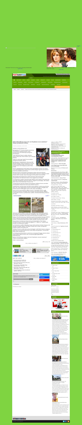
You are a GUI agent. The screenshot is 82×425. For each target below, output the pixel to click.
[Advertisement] (36, 22)
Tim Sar (38, 84)
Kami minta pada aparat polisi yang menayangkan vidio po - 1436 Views (20, 260)
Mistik (15, 82)
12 (53, 289)
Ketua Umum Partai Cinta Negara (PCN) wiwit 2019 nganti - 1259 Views (22, 263)
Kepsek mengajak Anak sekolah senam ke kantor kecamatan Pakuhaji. (42, 250)
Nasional (20, 82)
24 (51, 292)
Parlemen (50, 82)
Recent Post (26, 84)
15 (57, 289)
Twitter (41, 274)
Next (48, 255)
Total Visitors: (54, 279)
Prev (46, 255)
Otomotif (37, 82)
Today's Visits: (55, 265)
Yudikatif (53, 84)
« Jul (52, 294)
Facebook (42, 277)
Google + (42, 280)
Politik (20, 84)
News (25, 82)
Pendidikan (64, 82)
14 (56, 289)
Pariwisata (43, 82)
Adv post (19, 80)
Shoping (33, 84)
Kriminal (64, 80)
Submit (31, 279)
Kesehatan (57, 80)
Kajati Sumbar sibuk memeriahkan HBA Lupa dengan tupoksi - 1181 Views (21, 268)
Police (15, 84)
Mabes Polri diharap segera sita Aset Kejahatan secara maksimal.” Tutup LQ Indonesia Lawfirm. (30, 142)
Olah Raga (30, 82)
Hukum (48, 80)
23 (58, 291)
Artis (24, 80)
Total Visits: (54, 276)
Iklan (52, 80)
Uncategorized (45, 84)
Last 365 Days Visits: (56, 273)
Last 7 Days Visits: (55, 270)
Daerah (33, 80)
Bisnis (28, 80)
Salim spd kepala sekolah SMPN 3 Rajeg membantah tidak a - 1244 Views (20, 265)
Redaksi (58, 84)
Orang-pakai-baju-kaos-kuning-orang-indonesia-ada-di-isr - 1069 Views (22, 270)
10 (51, 289)
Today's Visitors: (55, 268)
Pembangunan (57, 82)
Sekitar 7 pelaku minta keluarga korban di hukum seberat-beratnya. (24, 250)
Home (37, 80)
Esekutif (43, 80)
